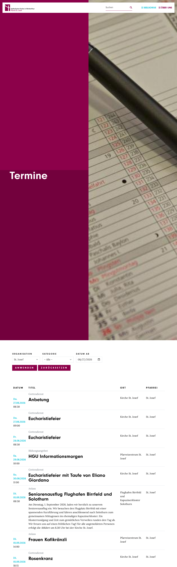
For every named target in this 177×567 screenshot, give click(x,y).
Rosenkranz (40, 558)
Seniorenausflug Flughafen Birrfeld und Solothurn (70, 496)
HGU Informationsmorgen (55, 456)
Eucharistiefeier (44, 418)
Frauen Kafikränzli (47, 539)
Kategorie (49, 354)
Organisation (22, 354)
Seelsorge (150, 7)
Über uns (166, 7)
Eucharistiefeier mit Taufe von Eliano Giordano (66, 477)
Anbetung (38, 399)
